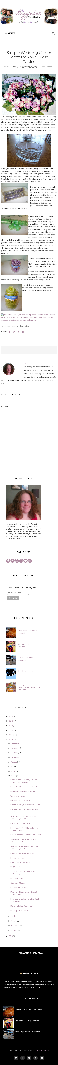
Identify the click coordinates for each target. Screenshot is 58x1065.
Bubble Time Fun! (17, 858)
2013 (11, 936)
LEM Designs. (43, 1050)
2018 (11, 721)
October (14, 752)
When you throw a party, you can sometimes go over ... (23, 781)
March (14, 921)
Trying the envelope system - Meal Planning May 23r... (24, 817)
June (13, 771)
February (15, 925)
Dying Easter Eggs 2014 (19, 887)
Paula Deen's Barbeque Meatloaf (28, 1009)
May (13, 776)
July (12, 766)
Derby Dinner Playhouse (20, 862)
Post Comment (47, 67)
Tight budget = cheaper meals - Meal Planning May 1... (25, 847)
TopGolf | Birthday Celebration (25, 658)
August (14, 762)
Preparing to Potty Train (20, 800)
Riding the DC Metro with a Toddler (24, 787)
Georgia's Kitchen (17, 883)
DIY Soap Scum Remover (20, 823)
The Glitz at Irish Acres (27, 671)
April (13, 916)
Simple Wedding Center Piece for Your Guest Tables (23, 840)
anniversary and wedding (18, 326)
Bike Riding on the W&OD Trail (22, 791)
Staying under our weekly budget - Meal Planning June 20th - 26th (29, 687)
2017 (11, 725)
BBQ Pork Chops (17, 867)
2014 (11, 739)
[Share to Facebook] (9, 332)
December (15, 743)
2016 (11, 730)
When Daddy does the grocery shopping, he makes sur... (22, 872)
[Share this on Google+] (18, 332)
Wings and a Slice (17, 796)
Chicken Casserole (18, 878)
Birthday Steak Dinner (19, 910)
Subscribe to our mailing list (21, 587)
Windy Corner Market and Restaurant (25, 835)
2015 (11, 735)
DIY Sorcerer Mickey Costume (27, 1020)
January (14, 930)
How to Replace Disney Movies (22, 853)
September (16, 757)
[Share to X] (14, 332)
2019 (11, 716)
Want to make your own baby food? (25, 805)
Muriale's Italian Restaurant (21, 906)
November (15, 748)
